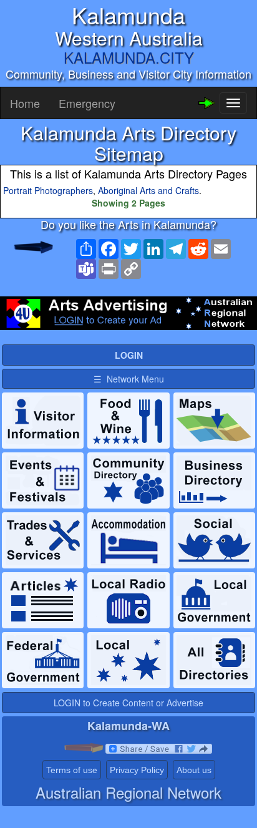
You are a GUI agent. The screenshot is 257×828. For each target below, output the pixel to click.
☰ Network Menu (129, 379)
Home (25, 103)
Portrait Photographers (48, 190)
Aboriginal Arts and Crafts (148, 190)
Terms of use (71, 770)
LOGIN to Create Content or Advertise (128, 702)
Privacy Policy (137, 770)
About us (194, 770)
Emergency (87, 103)
